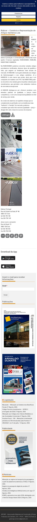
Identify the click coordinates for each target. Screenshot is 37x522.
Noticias (7, 474)
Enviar (5, 295)
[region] (18, 451)
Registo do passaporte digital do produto (15, 486)
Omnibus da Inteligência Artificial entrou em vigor (17, 491)
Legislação (9, 400)
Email (4, 286)
